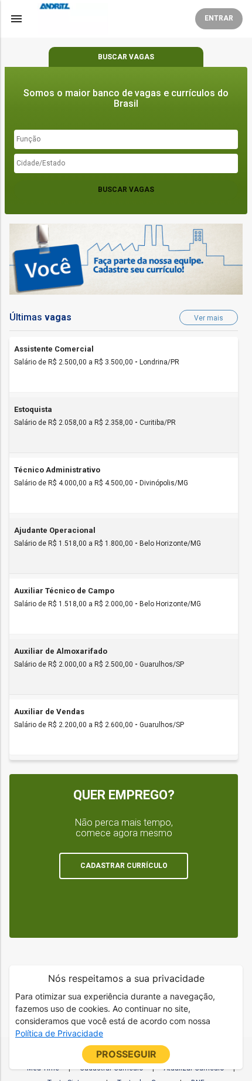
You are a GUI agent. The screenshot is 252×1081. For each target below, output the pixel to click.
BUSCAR (126, 57)
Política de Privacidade (59, 1033)
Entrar (219, 18)
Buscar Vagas (126, 189)
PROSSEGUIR (126, 1054)
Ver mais (208, 318)
